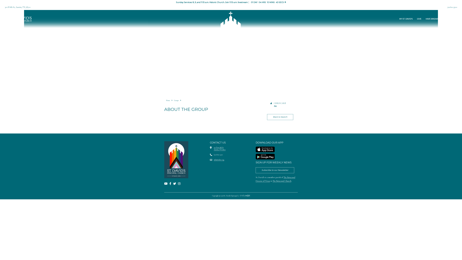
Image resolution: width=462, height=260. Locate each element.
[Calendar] (455, 19)
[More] (459, 19)
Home (168, 100)
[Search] (452, 19)
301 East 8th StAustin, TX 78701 (220, 148)
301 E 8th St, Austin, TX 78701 (17, 7)
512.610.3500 (452, 7)
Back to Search (280, 117)
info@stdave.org (219, 160)
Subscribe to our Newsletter (275, 170)
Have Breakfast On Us (437, 19)
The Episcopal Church (282, 181)
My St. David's (406, 19)
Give (419, 19)
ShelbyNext (245, 196)
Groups (176, 100)
